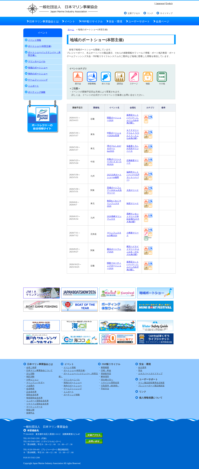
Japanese (159, 3)
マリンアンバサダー (35, 382)
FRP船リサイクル (111, 364)
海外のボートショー (38, 73)
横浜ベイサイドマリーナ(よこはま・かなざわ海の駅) (133, 250)
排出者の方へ (107, 379)
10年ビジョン (32, 379)
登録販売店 (106, 373)
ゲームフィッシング (38, 80)
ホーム (71, 29)
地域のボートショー (38, 67)
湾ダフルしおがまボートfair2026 (114, 148)
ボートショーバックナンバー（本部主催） (44, 54)
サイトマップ (166, 13)
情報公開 (30, 410)
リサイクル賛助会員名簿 (37, 404)
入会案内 (30, 385)
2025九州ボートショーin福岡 (114, 176)
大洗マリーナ (133, 190)
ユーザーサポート (148, 379)
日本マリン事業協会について (39, 370)
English (169, 3)
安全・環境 (145, 364)
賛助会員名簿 (32, 395)
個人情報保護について (150, 397)
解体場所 (105, 376)
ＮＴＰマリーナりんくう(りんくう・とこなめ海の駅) (133, 134)
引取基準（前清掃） (110, 385)
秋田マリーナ (133, 203)
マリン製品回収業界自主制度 (151, 383)
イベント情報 (34, 40)
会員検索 (30, 388)
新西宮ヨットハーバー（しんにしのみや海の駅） (133, 119)
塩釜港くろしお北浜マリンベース (133, 148)
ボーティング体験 (36, 92)
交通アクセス (134, 13)
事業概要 (105, 367)
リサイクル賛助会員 (110, 382)
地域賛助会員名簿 (34, 398)
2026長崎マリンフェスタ (114, 217)
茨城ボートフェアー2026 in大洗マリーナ (114, 190)
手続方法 (105, 388)
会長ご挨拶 (31, 367)
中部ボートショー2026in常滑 (114, 134)
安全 (140, 370)
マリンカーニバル (36, 61)
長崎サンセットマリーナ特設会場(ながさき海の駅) (133, 218)
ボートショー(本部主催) (39, 46)
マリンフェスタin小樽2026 (114, 234)
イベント (43, 32)
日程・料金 (106, 370)
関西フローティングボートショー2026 (114, 266)
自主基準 (142, 367)
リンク (150, 13)
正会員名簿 (31, 392)
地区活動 (30, 376)
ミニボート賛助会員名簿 (37, 401)
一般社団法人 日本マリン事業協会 (45, 426)
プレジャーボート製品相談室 (151, 385)
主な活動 (30, 373)
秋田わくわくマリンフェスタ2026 (114, 203)
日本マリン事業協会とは (40, 364)
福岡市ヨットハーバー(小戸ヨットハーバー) (133, 176)
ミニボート (33, 86)
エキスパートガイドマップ (150, 373)
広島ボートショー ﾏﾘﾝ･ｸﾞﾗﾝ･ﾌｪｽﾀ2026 (114, 162)
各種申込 (30, 413)
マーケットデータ (34, 407)
